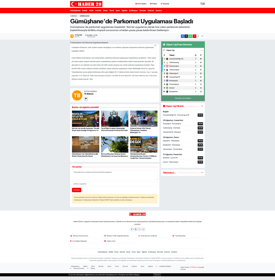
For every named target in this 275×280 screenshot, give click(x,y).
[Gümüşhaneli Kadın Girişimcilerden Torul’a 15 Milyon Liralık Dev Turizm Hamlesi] (143, 144)
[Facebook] (132, 229)
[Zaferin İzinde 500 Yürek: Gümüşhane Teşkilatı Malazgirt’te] (143, 119)
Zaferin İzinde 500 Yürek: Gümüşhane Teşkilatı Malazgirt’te (140, 130)
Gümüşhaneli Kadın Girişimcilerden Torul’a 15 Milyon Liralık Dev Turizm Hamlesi (143, 156)
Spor (118, 10)
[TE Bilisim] (77, 95)
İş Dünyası (133, 10)
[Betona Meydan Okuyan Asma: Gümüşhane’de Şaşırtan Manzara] (114, 144)
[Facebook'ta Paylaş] (182, 36)
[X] (135, 229)
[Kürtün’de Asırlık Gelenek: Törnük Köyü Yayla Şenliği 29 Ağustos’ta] (85, 119)
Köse (91, 10)
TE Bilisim (88, 94)
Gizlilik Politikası (165, 266)
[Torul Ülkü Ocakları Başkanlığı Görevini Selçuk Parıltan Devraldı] (114, 119)
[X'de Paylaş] (186, 36)
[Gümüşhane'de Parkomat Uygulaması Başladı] (114, 42)
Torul (111, 10)
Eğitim (124, 10)
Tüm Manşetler (180, 236)
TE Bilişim (193, 267)
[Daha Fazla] (194, 36)
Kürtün (98, 10)
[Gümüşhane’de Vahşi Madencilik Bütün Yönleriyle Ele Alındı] (85, 144)
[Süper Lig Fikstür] (202, 106)
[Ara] (202, 4)
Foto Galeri (141, 4)
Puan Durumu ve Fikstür (149, 236)
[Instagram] (139, 229)
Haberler (73, 16)
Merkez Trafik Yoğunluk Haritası (118, 236)
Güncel (151, 10)
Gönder (76, 190)
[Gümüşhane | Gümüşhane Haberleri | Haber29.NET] (86, 3)
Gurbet (159, 10)
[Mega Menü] (204, 4)
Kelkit (84, 10)
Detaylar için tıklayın (183, 98)
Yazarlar (166, 4)
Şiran (105, 10)
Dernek (143, 10)
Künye (92, 268)
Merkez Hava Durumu (80, 236)
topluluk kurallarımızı (91, 197)
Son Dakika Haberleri (79, 241)
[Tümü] (202, 173)
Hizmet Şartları (78, 268)
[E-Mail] (86, 99)
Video (154, 4)
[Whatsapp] (143, 229)
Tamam (157, 275)
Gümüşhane (75, 10)
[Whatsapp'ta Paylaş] (190, 36)
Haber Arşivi (111, 241)
